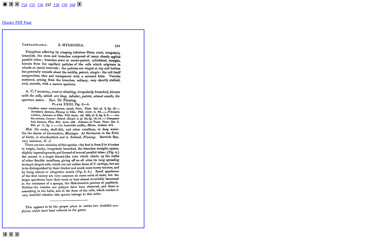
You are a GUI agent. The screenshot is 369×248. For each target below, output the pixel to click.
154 (24, 5)
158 (56, 5)
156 (40, 5)
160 (72, 5)
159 (64, 5)
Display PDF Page (17, 22)
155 (32, 5)
